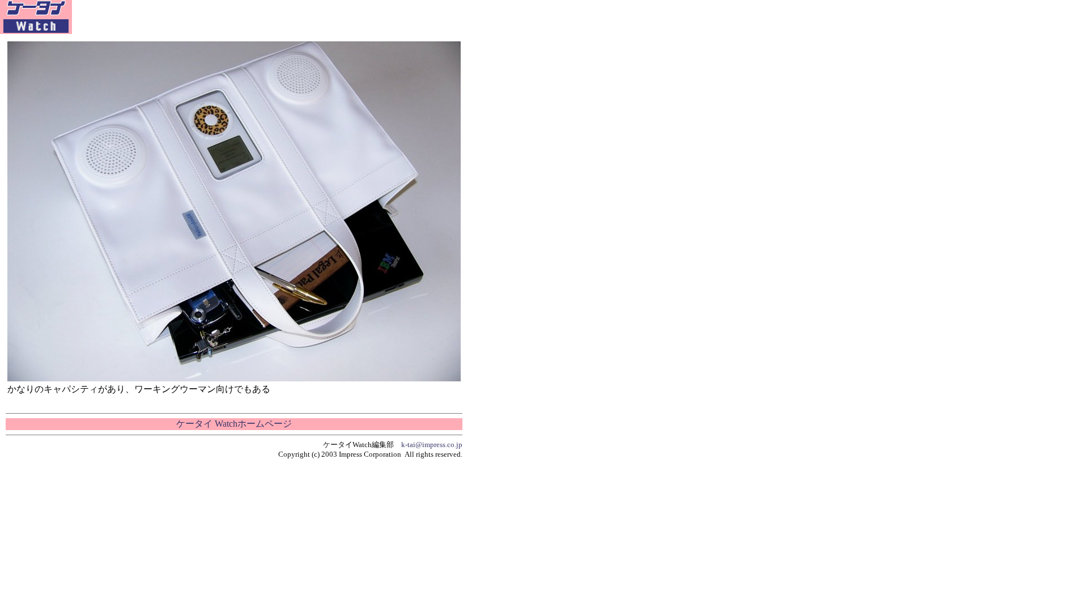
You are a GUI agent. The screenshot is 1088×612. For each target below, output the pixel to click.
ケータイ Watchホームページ (234, 423)
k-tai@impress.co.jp (431, 444)
